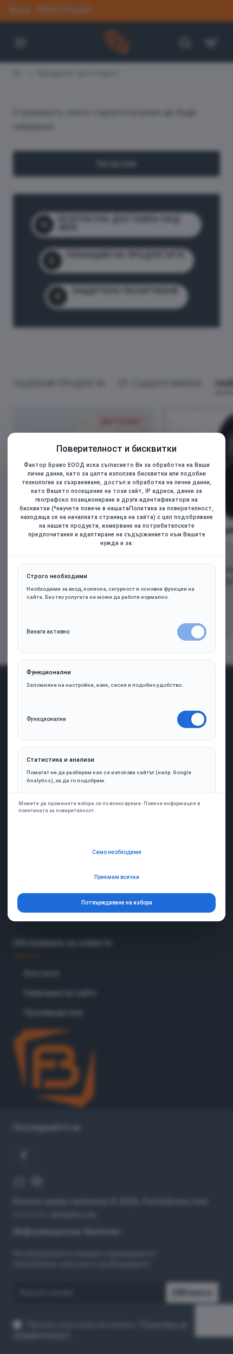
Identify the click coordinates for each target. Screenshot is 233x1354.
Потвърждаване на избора (116, 903)
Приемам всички (116, 877)
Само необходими (116, 852)
